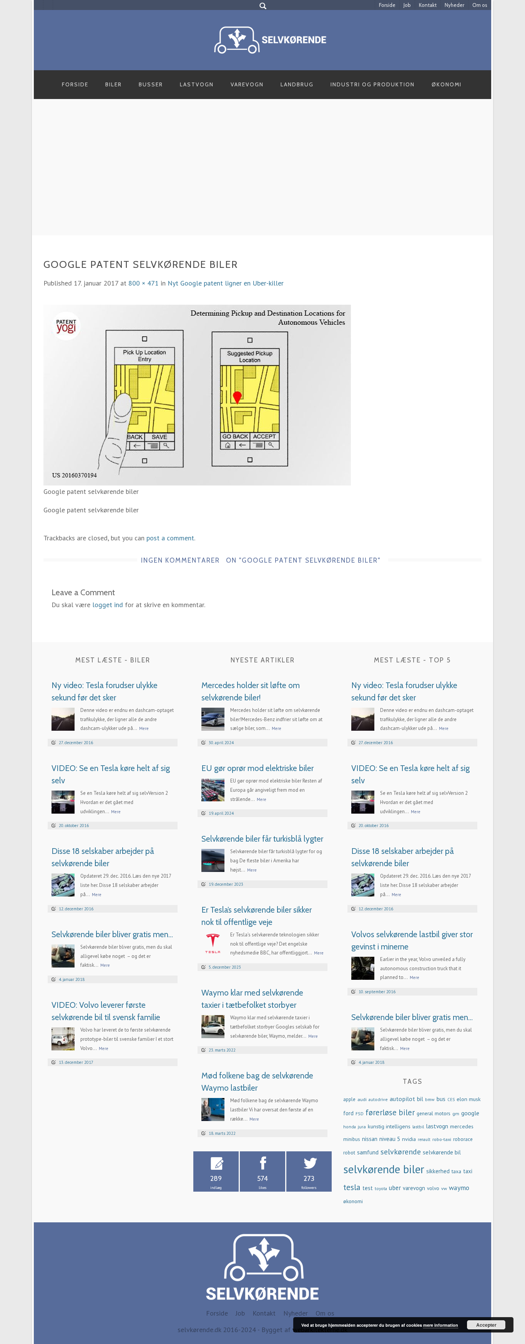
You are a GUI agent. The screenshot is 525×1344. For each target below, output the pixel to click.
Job (407, 5)
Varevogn (247, 84)
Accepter (486, 1324)
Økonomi (447, 84)
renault (424, 1139)
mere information (440, 1325)
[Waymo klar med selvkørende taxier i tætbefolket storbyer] (212, 1026)
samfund (368, 1152)
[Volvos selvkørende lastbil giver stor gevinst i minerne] (362, 967)
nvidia (409, 1139)
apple (349, 1099)
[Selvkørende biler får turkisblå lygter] (212, 859)
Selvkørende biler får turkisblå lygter (262, 839)
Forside (387, 5)
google (470, 1113)
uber (395, 1188)
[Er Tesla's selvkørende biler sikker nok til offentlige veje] (212, 942)
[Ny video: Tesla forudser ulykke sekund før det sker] (63, 718)
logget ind (107, 604)
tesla (352, 1187)
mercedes (461, 1126)
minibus (351, 1139)
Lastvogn (197, 84)
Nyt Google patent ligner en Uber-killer (226, 283)
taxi (467, 1171)
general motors (433, 1113)
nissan (369, 1139)
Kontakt (428, 5)
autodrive (378, 1099)
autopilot (402, 1099)
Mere (144, 728)
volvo (433, 1188)
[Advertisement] (262, 176)
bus (441, 1099)
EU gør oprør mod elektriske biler (257, 768)
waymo (459, 1187)
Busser (151, 84)
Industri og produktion (373, 84)
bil (420, 1099)
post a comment (170, 537)
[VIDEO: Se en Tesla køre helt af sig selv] (63, 801)
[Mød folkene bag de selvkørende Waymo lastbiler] (212, 1109)
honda (349, 1126)
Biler (113, 84)
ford (348, 1113)
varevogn (414, 1188)
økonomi (353, 1201)
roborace (463, 1139)
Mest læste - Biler (112, 660)
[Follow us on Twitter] (48, 5)
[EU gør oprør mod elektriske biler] (212, 789)
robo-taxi (441, 1139)
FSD (360, 1113)
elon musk (469, 1099)
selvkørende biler (383, 1169)
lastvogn (437, 1126)
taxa (456, 1171)
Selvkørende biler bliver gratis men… (112, 934)
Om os (479, 5)
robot (349, 1152)
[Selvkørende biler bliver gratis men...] (63, 955)
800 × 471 (143, 283)
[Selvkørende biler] (270, 39)
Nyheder (454, 5)
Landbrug (297, 84)
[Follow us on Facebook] (38, 5)
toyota (381, 1188)
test (367, 1188)
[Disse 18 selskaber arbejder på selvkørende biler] (63, 884)
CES (451, 1099)
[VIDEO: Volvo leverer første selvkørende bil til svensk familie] (63, 1038)
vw (444, 1188)
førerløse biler (390, 1112)
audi (362, 1099)
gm (455, 1113)
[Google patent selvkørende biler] (197, 394)
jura (362, 1126)
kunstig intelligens (389, 1126)
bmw (430, 1099)
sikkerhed (438, 1171)
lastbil (418, 1126)
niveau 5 (389, 1139)
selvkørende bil (442, 1152)
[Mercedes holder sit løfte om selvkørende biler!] (212, 718)
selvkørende (400, 1152)
